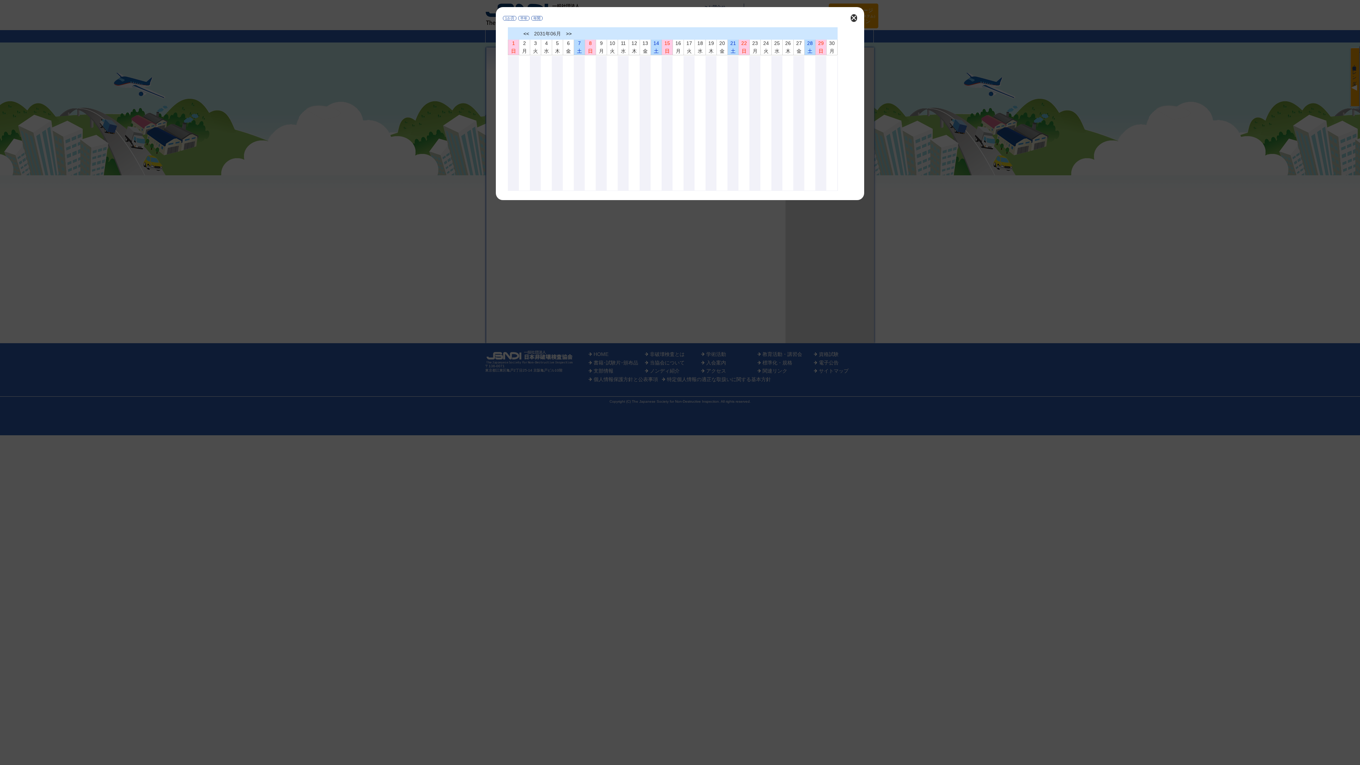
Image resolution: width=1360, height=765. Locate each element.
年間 (536, 18)
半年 (523, 18)
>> (569, 33)
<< (526, 33)
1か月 (509, 18)
